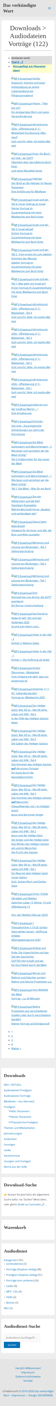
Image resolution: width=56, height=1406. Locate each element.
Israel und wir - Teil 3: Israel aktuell (30, 233)
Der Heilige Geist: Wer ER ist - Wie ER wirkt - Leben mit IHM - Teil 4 (31, 764)
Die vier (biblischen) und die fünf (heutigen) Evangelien (30, 505)
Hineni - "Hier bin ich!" (30, 110)
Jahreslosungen (13, 1133)
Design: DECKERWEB (41, 1395)
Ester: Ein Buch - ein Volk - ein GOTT (31, 162)
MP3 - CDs (12, 1291)
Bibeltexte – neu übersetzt (19, 1101)
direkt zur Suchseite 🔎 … (32, 1204)
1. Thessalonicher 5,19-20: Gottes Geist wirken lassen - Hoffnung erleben (29, 931)
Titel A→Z (17, 62)
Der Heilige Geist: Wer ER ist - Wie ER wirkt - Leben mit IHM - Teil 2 (30, 837)
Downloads (25, 28)
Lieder (7, 1150)
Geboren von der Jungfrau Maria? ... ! (29, 409)
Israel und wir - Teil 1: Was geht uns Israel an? (31, 287)
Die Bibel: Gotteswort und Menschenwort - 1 (31, 480)
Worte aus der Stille (15, 1166)
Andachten (10, 1139)
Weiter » (16, 1048)
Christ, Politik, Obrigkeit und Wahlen (31, 904)
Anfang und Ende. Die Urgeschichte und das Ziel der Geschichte (30, 956)
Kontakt (28, 1380)
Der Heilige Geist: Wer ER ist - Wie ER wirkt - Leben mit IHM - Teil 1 (29, 873)
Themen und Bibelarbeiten (19, 1128)
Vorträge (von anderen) (20, 1280)
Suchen (12, 1345)
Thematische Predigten (24, 1122)
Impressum (28, 1372)
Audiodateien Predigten (18, 1090)
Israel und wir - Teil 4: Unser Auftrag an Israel (30, 208)
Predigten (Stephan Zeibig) (21, 1275)
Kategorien (10, 1260)
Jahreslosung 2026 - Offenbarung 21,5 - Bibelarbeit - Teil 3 (30, 338)
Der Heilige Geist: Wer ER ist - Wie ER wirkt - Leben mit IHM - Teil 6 (30, 714)
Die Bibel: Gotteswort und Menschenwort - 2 (31, 453)
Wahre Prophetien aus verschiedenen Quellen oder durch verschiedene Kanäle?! (31, 1015)
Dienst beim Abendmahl (31, 528)
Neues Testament (21, 1117)
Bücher (10, 1302)
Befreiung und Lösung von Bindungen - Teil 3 (30, 547)
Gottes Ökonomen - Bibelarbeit (30, 674)
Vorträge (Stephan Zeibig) (21, 1269)
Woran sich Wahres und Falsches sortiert (31, 978)
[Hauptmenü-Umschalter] (49, 8)
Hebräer (31, 185)
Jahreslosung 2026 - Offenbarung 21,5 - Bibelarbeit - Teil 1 (30, 388)
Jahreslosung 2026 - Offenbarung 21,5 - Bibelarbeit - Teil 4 (30, 313)
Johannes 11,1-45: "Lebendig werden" (30, 693)
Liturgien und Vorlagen (17, 1161)
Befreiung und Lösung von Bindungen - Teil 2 (30, 564)
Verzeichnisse (12, 1155)
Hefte (9, 1297)
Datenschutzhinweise (28, 1376)
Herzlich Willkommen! (28, 1368)
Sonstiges (9, 1144)
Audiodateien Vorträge (17, 1096)
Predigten (9, 1107)
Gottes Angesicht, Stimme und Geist (28, 87)
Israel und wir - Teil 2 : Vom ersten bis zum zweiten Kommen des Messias (31, 260)
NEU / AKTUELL (12, 1084)
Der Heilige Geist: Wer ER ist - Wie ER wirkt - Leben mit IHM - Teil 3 (31, 799)
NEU (6, 1308)
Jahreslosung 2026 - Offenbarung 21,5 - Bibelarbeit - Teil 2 (30, 363)
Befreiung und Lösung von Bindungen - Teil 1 (30, 580)
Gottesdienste (14, 1263)
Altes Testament (20, 1111)
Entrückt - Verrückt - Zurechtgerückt (27, 428)
